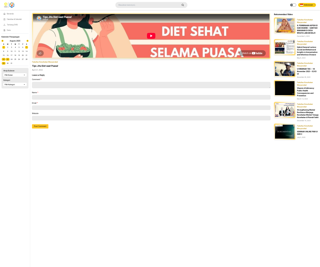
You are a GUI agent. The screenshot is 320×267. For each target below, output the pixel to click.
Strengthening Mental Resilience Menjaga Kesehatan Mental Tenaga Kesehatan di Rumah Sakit (307, 113)
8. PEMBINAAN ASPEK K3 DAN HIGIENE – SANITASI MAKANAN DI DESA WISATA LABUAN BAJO (307, 29)
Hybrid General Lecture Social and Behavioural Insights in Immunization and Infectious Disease (307, 51)
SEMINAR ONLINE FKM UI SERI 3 (307, 133)
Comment (37, 79)
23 (7, 59)
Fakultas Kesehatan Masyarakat (45, 62)
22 (3, 59)
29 (3, 63)
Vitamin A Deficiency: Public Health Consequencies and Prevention (305, 92)
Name (35, 93)
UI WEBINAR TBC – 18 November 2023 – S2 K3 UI (306, 71)
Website (35, 113)
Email (35, 103)
